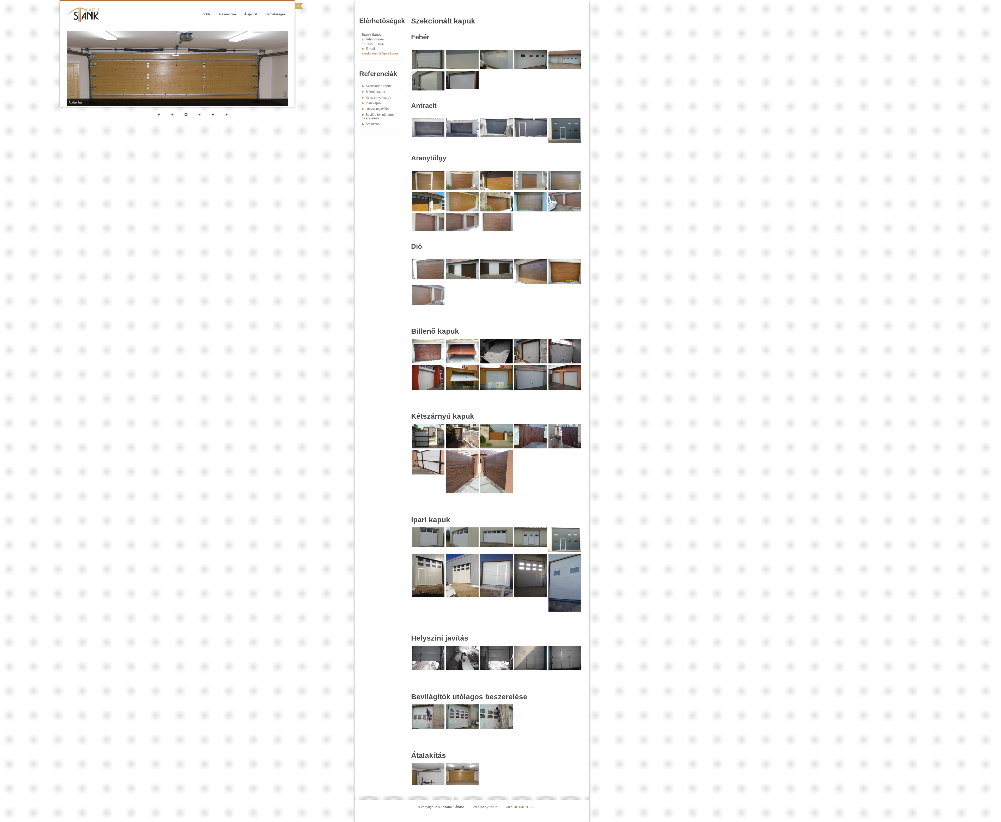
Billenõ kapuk (375, 92)
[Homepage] (97, 9)
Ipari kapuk (373, 103)
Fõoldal (206, 14)
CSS (530, 807)
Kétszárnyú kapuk (378, 97)
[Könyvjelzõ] (299, 6)
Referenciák (227, 14)
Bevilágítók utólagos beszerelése (378, 116)
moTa (494, 807)
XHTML (519, 807)
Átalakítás (373, 124)
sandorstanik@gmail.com (380, 53)
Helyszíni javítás (377, 109)
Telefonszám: (375, 39)
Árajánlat (250, 14)
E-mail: (371, 49)
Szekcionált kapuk (379, 86)
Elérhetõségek (275, 14)
